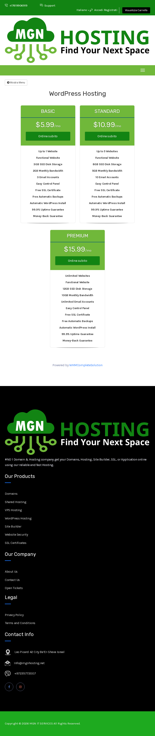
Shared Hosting (15, 502)
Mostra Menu (17, 82)
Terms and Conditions (20, 623)
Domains (11, 494)
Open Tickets (14, 588)
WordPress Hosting (18, 518)
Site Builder (13, 526)
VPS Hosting (13, 510)
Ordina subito (48, 136)
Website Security (16, 534)
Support (49, 5)
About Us (11, 571)
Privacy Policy (14, 615)
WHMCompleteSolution (85, 365)
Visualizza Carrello (136, 10)
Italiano (81, 10)
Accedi (98, 10)
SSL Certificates (15, 543)
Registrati (110, 10)
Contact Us (12, 580)
